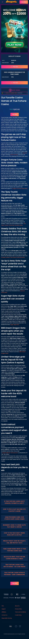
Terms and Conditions (20, 612)
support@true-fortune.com (10, 453)
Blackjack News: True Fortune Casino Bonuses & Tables (14, 558)
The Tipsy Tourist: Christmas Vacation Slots (13, 224)
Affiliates (4, 612)
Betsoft (25, 153)
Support (4, 609)
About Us (17, 606)
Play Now (23, 2)
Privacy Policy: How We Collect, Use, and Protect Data (14, 542)
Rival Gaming (14, 154)
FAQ (3, 606)
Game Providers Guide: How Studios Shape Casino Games (15, 518)
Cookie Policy (18, 615)
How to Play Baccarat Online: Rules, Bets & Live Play (14, 534)
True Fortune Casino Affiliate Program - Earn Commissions (14, 573)
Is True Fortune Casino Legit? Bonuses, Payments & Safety (14, 502)
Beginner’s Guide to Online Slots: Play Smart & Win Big (14, 526)
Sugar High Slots (14, 324)
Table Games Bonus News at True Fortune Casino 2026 (14, 550)
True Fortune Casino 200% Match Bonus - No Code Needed (14, 565)
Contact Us (4, 615)
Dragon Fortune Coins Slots (19, 188)
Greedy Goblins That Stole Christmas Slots (13, 257)
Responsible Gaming (7, 618)
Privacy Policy (18, 609)
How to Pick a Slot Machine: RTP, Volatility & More (14, 510)
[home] (12, 3)
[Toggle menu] (2, 2)
